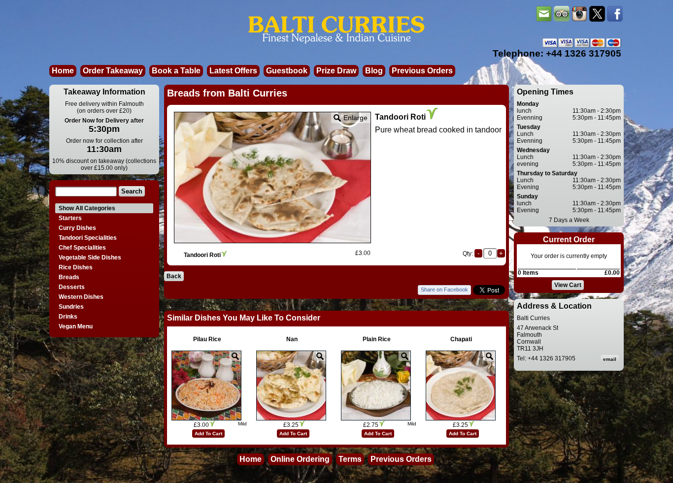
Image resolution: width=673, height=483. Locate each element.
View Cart (567, 285)
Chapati (461, 339)
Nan (292, 339)
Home (63, 70)
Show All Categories (87, 208)
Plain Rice (377, 339)
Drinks (68, 316)
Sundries (71, 306)
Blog (374, 70)
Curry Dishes (77, 228)
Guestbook (286, 70)
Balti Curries (343, 477)
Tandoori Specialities (88, 237)
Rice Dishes (76, 267)
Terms (350, 459)
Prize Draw (336, 70)
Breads (69, 277)
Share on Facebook (444, 289)
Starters (70, 218)
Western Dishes (81, 296)
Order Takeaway (113, 70)
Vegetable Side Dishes (90, 257)
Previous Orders (422, 70)
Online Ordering (300, 459)
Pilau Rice (207, 339)
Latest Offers (233, 70)
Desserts (72, 287)
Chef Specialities (82, 247)
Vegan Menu (76, 326)
